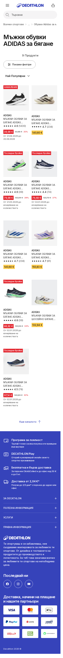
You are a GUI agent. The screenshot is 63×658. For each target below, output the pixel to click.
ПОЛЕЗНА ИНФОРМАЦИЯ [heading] (18, 507)
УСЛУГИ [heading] (8, 517)
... (29, 24)
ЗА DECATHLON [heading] (12, 498)
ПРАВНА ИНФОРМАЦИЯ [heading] (17, 527)
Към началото (27, 421)
